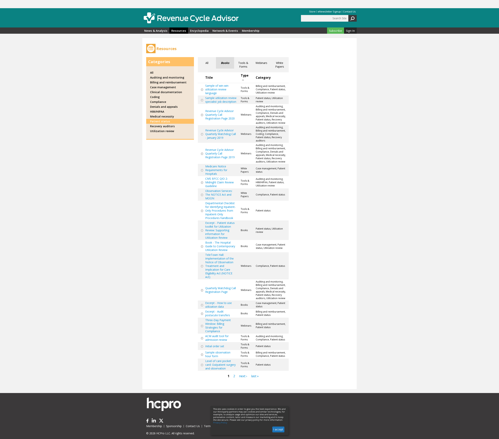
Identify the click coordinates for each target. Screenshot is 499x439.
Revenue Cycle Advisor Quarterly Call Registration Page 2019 (220, 153)
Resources (178, 31)
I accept (278, 429)
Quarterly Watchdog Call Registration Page (220, 290)
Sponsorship (174, 426)
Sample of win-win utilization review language (216, 89)
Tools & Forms (243, 64)
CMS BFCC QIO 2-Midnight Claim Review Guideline (219, 182)
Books (225, 63)
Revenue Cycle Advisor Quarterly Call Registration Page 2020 (220, 114)
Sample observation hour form (217, 354)
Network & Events (225, 31)
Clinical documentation (166, 92)
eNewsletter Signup (329, 12)
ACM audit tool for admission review (217, 338)
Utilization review (162, 131)
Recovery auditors (162, 126)
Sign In (350, 31)
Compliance (158, 102)
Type (245, 75)
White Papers (279, 64)
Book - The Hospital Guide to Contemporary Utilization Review (220, 246)
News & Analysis (155, 31)
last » (255, 376)
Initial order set (214, 346)
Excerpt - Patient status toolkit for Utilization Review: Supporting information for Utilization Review (220, 230)
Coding (155, 97)
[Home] (191, 18)
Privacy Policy (220, 422)
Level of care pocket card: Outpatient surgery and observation (220, 364)
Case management (163, 87)
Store (312, 12)
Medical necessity (162, 116)
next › (243, 376)
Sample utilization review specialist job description (220, 99)
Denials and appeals (164, 107)
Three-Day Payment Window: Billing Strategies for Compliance (218, 325)
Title (209, 77)
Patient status (160, 121)
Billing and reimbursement (168, 82)
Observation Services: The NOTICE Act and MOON (218, 194)
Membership (250, 31)
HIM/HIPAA (157, 111)
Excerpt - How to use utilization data (218, 304)
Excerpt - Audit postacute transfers (217, 313)
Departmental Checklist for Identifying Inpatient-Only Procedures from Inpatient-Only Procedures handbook (220, 210)
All (206, 63)
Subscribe (335, 31)
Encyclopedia (199, 31)
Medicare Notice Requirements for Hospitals (216, 170)
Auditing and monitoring (167, 77)
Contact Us (349, 12)
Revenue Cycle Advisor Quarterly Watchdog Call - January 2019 (220, 134)
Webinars (261, 63)
